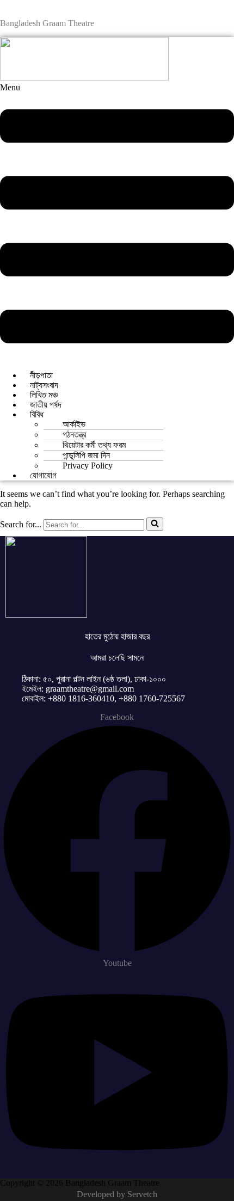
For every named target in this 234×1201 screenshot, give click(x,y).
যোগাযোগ (43, 475)
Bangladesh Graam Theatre (47, 23)
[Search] (154, 524)
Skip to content (26, 4)
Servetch (142, 1194)
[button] (117, 222)
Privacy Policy (88, 465)
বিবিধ (37, 414)
